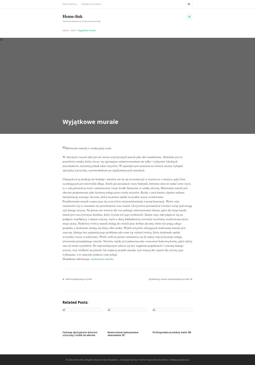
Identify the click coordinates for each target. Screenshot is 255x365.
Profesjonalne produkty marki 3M (172, 332)
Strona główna (70, 3)
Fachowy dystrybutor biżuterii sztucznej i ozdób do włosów (80, 334)
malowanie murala (102, 259)
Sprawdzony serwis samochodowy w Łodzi (169, 279)
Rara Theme (140, 359)
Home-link (73, 16)
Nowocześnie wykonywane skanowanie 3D (123, 334)
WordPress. (163, 359)
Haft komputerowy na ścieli (79, 279)
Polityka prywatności (91, 3)
